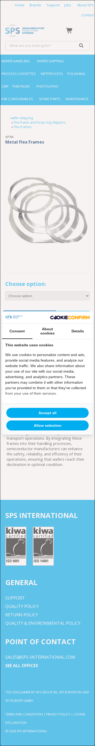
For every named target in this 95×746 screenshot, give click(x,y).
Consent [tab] (17, 331)
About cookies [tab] (47, 331)
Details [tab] (78, 331)
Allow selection (47, 425)
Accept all (47, 413)
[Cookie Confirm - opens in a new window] (70, 317)
